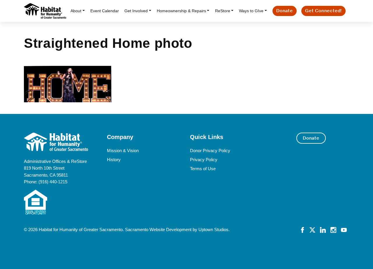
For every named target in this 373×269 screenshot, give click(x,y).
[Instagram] (333, 229)
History (114, 159)
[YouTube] (344, 229)
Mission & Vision (123, 150)
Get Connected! (323, 10)
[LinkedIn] (323, 229)
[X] (312, 229)
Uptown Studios (213, 229)
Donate (284, 10)
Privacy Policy (203, 159)
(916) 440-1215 (52, 181)
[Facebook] (302, 229)
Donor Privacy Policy (210, 150)
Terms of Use (203, 168)
